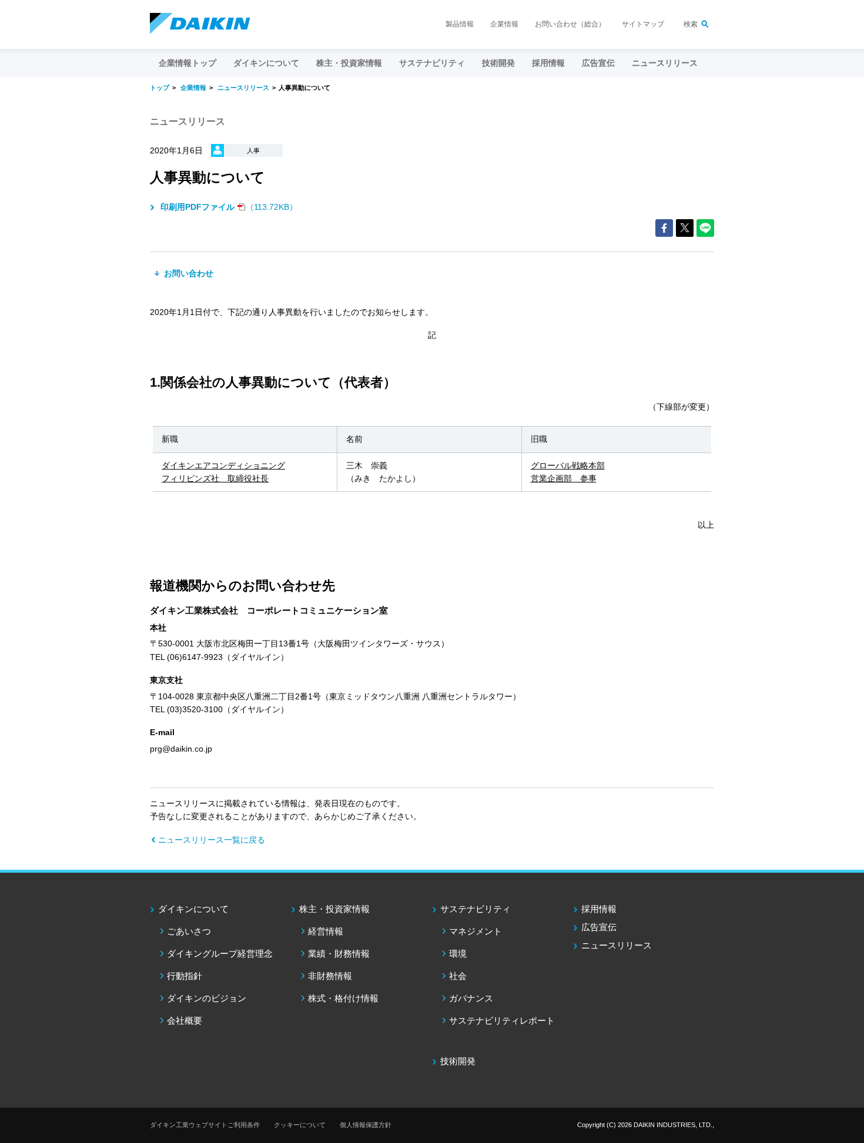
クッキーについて (300, 1124)
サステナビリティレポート (502, 1020)
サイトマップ (643, 24)
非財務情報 (330, 976)
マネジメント (475, 931)
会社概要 (184, 1020)
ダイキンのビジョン (206, 998)
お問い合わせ (187, 273)
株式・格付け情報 (343, 998)
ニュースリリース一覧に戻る (211, 839)
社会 (458, 976)
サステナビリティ (475, 909)
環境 (458, 953)
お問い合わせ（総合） (570, 24)
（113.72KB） (228, 207)
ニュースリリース (665, 63)
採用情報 (548, 63)
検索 (691, 24)
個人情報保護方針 (365, 1124)
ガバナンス (471, 998)
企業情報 (504, 24)
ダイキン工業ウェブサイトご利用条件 (205, 1124)
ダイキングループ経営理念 (220, 953)
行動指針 (184, 976)
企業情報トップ (187, 63)
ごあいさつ (189, 931)
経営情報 (325, 931)
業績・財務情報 (339, 953)
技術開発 (498, 63)
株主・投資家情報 (334, 909)
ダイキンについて (193, 909)
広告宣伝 (599, 927)
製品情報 (460, 24)
